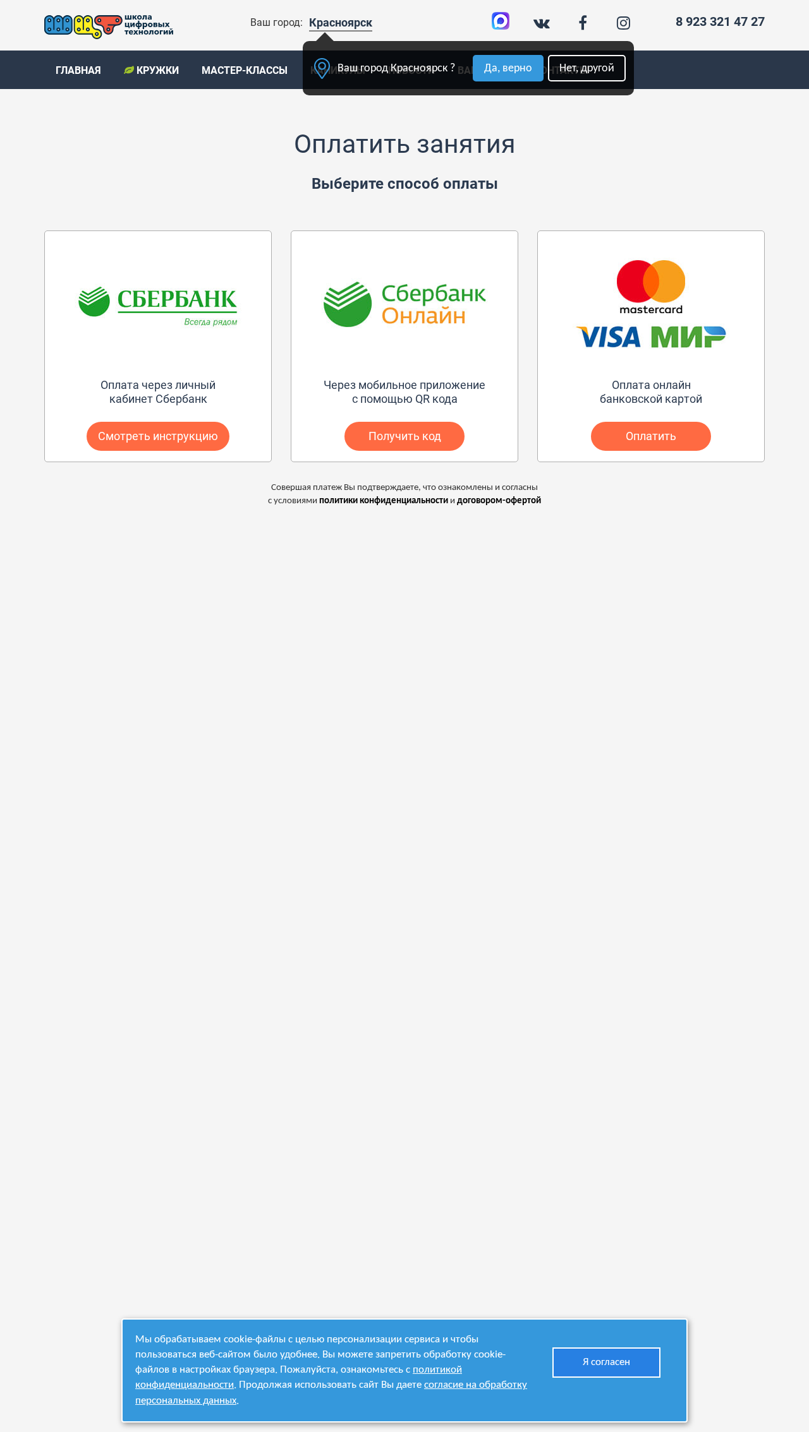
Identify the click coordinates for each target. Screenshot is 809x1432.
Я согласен (606, 1362)
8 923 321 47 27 (720, 21)
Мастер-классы (245, 70)
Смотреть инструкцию (158, 436)
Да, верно (508, 69)
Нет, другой (586, 69)
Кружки (156, 70)
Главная (78, 70)
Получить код (404, 436)
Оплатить (651, 436)
